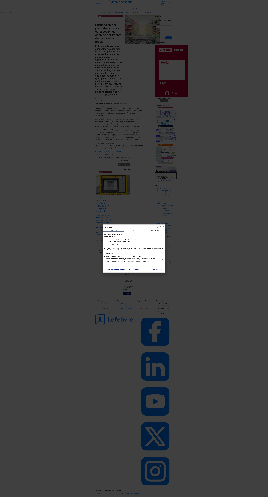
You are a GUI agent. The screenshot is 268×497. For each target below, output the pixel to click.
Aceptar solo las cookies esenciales (115, 269)
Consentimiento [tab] (113, 230)
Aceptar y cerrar (157, 269)
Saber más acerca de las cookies (113, 265)
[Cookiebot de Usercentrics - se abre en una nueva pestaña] (158, 227)
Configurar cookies (134, 269)
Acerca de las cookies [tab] (154, 230)
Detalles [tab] (134, 230)
